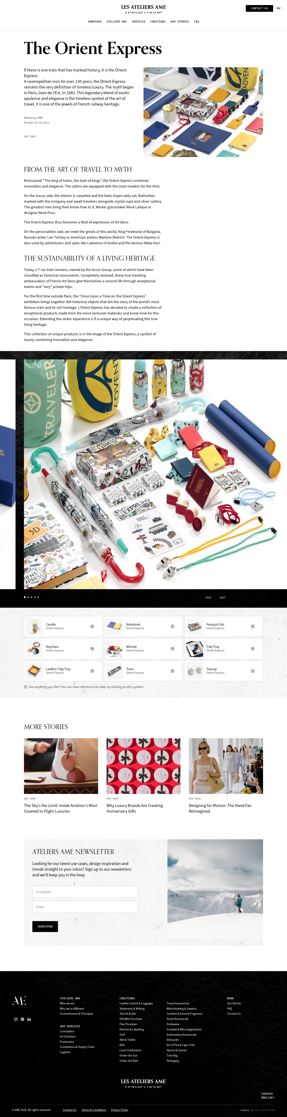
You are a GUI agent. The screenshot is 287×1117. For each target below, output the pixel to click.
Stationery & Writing (132, 1009)
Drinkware (173, 1024)
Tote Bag (172, 1056)
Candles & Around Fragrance (184, 1014)
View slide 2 (29, 598)
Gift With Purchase (131, 1019)
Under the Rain (129, 1061)
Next (223, 597)
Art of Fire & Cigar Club (181, 1045)
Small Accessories (178, 1019)
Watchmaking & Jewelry (182, 1009)
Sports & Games (177, 1050)
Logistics (65, 1052)
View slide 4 (36, 598)
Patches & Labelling (132, 1029)
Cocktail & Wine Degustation (184, 1029)
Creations (127, 998)
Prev (208, 597)
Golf (122, 1035)
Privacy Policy (119, 1110)
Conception (67, 1031)
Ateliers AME (70, 998)
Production (67, 1042)
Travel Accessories (178, 1003)
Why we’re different (72, 1009)
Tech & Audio (128, 1014)
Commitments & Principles (76, 1014)
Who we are (67, 1003)
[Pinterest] (22, 1019)
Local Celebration (131, 1050)
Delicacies (173, 1040)
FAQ (229, 1009)
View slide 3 (32, 598)
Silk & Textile (127, 1040)
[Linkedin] (29, 1019)
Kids (122, 1045)
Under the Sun (129, 1056)
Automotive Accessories (181, 1035)
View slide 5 (39, 598)
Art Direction (68, 1037)
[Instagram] (15, 1019)
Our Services (70, 1026)
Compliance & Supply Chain (77, 1047)
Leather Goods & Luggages (136, 1003)
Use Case (30, 136)
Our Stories (234, 1003)
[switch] (92, 626)
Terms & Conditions (94, 1110)
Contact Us (234, 1014)
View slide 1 (25, 598)
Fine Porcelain (128, 1024)
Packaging (173, 1061)
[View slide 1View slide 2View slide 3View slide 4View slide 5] (155, 477)
